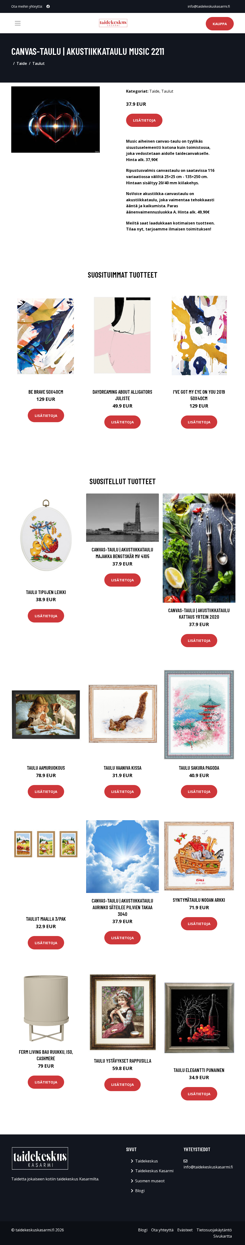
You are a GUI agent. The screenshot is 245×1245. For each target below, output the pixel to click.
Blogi (140, 1190)
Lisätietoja (144, 120)
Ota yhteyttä (162, 1230)
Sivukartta (222, 1236)
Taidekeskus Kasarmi (154, 1170)
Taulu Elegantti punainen (198, 1070)
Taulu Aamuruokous (46, 768)
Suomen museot (150, 1180)
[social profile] (48, 6)
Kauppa (220, 23)
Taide (22, 63)
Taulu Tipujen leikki (46, 592)
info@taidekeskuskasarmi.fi (209, 6)
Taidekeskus (146, 1161)
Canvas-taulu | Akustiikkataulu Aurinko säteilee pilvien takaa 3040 (122, 907)
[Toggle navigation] (17, 23)
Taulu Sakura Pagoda (199, 768)
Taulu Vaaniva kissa (122, 768)
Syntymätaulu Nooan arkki (199, 900)
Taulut (38, 63)
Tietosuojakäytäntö (214, 1230)
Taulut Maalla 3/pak (46, 919)
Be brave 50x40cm (45, 392)
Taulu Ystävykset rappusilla (122, 1061)
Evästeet (185, 1230)
